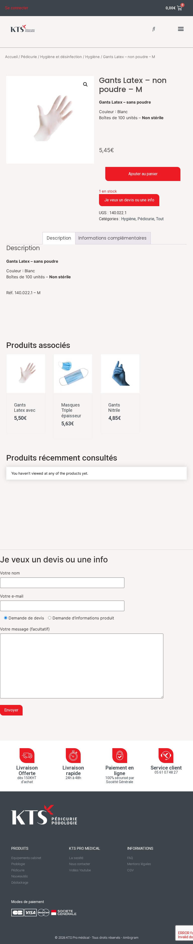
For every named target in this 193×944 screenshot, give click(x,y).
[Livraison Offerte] (27, 755)
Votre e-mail (11, 596)
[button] (154, 29)
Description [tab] (59, 238)
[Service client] (166, 755)
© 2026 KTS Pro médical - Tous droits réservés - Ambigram (96, 937)
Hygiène (92, 57)
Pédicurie (29, 57)
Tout (160, 218)
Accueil (11, 57)
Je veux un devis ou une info (129, 200)
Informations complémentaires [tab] (112, 238)
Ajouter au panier (143, 173)
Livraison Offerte (27, 770)
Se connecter (16, 8)
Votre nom (10, 572)
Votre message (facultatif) (25, 629)
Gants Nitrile (114, 407)
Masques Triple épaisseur (71, 410)
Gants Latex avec (24, 407)
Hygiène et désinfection (61, 57)
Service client (166, 768)
